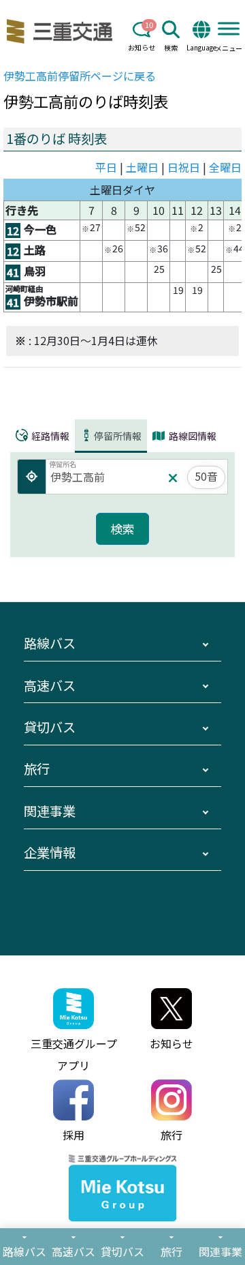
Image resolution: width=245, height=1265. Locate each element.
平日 (106, 167)
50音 (206, 476)
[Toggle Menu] (229, 28)
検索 (171, 47)
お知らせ (141, 47)
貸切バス (50, 726)
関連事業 (50, 810)
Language (201, 47)
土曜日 (142, 167)
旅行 (37, 768)
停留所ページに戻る (79, 76)
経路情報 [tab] (49, 436)
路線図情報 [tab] (191, 436)
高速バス (50, 685)
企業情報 (50, 852)
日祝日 (183, 167)
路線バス (50, 643)
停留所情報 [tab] (118, 436)
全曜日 (225, 167)
